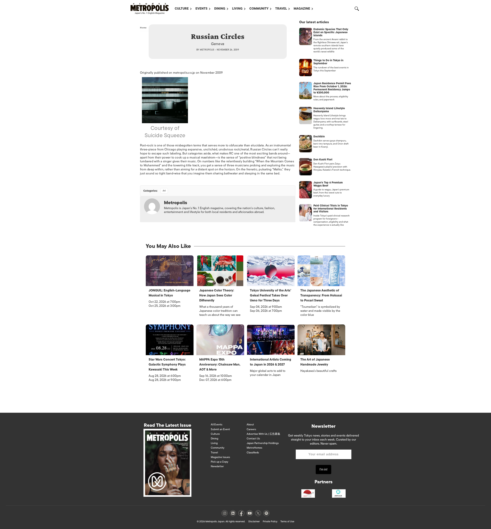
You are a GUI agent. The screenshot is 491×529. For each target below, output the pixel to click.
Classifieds (253, 452)
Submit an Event (220, 429)
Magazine (302, 8)
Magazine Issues (220, 457)
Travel (281, 8)
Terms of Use (287, 521)
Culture (182, 8)
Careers (251, 429)
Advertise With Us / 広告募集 (263, 434)
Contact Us (253, 438)
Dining (219, 8)
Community (259, 8)
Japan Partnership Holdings (263, 443)
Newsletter (217, 466)
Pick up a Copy (219, 462)
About (250, 424)
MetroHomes (254, 448)
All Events (216, 424)
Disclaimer (254, 521)
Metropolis (207, 50)
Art (164, 191)
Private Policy (270, 521)
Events (201, 8)
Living (237, 8)
